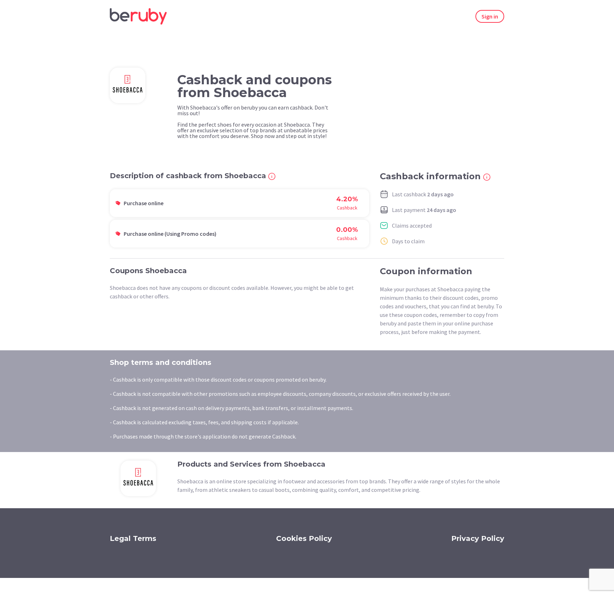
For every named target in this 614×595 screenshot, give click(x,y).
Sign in (489, 16)
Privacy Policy (477, 538)
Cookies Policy (304, 538)
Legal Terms (133, 538)
